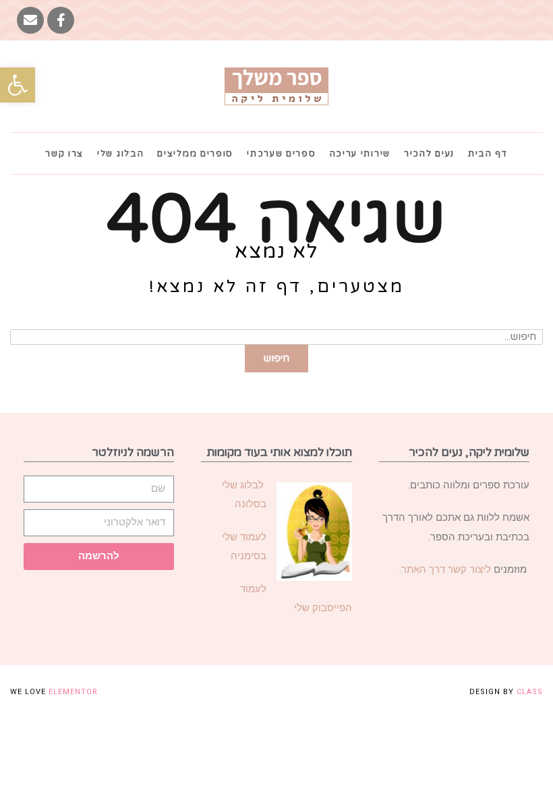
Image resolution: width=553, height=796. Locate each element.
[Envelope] (30, 20)
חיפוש (276, 358)
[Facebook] (60, 20)
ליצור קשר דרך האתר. (445, 569)
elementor (73, 691)
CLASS (530, 691)
